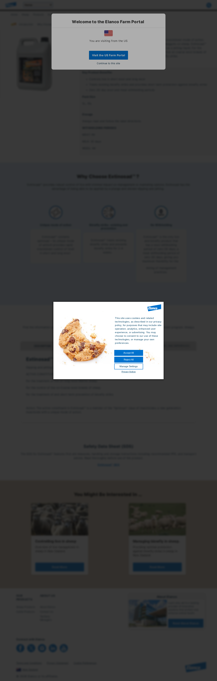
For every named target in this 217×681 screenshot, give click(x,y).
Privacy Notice (129, 372)
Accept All (128, 352)
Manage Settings (129, 366)
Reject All (129, 359)
